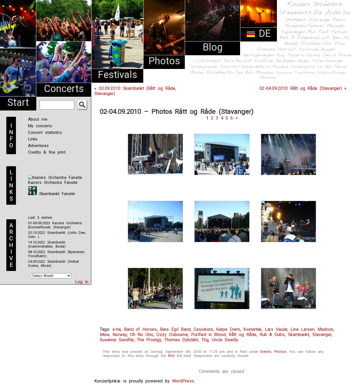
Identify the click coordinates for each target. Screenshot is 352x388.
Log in (81, 281)
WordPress (183, 381)
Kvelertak (252, 329)
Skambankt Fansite (56, 193)
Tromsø (344, 55)
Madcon (325, 329)
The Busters (285, 61)
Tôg (204, 339)
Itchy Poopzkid (290, 55)
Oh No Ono (141, 334)
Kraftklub (263, 61)
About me (37, 119)
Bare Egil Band (175, 329)
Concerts (64, 89)
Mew (104, 334)
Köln (327, 43)
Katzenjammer (204, 67)
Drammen (268, 77)
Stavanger (319, 20)
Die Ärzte (327, 12)
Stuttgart (295, 19)
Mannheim (264, 72)
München (335, 26)
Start (18, 102)
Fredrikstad (304, 72)
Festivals (117, 75)
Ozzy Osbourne (172, 334)
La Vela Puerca (332, 67)
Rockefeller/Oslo (220, 72)
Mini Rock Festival (327, 32)
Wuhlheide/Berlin (256, 67)
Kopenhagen (293, 32)
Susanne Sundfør (117, 339)
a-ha (116, 329)
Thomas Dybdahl (181, 339)
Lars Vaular (276, 329)
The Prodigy (149, 339)
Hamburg (280, 67)
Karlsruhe (308, 49)
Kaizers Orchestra (314, 4)
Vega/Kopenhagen (257, 55)
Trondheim (311, 43)
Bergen (303, 61)
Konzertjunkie (302, 67)
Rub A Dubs (272, 334)
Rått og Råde (242, 334)
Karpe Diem (228, 329)
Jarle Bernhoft (237, 61)
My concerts (40, 125)
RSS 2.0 (175, 356)
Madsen (197, 72)
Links (32, 139)
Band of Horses (140, 329)
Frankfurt (230, 67)
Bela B (287, 38)
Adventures (38, 145)
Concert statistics (45, 132)
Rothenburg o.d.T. (313, 38)
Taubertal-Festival (304, 26)
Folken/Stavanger (327, 61)
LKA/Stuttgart (207, 61)
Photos (164, 61)
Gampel (328, 49)
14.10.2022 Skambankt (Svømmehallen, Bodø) (47, 244)
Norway (313, 55)
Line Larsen (302, 329)
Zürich (329, 55)
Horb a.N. (286, 49)
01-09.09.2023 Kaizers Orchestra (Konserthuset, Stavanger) (55, 225)
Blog (212, 47)
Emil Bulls (244, 72)
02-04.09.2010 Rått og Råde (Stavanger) (301, 88)
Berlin (339, 20)
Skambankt (295, 12)
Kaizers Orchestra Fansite (53, 182)
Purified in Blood (208, 334)
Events (265, 352)
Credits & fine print (46, 152)
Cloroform (284, 72)
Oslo (347, 13)
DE (263, 33)
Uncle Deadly (225, 339)
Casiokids (203, 329)
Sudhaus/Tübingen (331, 72)
